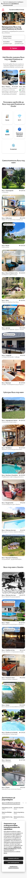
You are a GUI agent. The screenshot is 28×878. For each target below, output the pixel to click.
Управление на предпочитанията (13, 867)
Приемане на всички (13, 858)
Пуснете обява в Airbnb (16, 9)
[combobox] (13, 38)
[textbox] (7, 43)
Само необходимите (13, 862)
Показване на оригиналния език (11, 4)
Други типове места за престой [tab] (11, 803)
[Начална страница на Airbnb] (3, 9)
